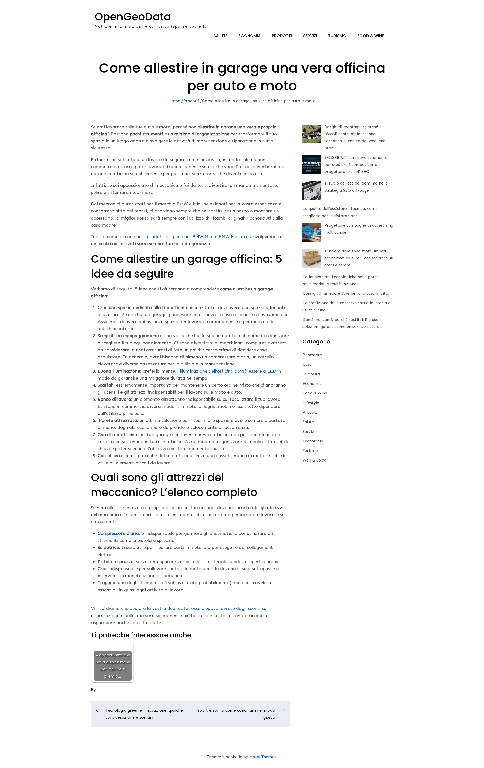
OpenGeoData (133, 16)
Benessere (312, 354)
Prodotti (282, 36)
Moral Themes (262, 756)
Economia (250, 36)
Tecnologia (312, 441)
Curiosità (311, 374)
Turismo (337, 36)
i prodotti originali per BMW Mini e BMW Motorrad (197, 236)
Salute (220, 36)
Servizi (310, 36)
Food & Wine (370, 36)
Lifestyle (310, 402)
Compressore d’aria (118, 533)
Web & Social (314, 460)
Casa (307, 364)
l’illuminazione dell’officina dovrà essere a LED (227, 371)
